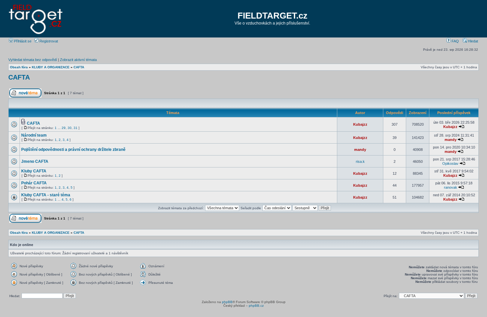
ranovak (450, 187)
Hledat (472, 41)
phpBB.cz (256, 305)
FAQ (455, 41)
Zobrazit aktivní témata (78, 60)
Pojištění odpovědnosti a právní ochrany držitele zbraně (73, 149)
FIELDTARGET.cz (272, 16)
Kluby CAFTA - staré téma (45, 195)
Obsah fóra (19, 67)
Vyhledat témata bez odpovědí (32, 60)
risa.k (360, 161)
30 (70, 128)
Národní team (34, 135)
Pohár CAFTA (34, 183)
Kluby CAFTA (33, 171)
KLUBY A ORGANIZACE (51, 67)
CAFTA (79, 67)
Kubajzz (360, 124)
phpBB (227, 302)
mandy (451, 140)
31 (76, 128)
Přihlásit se (22, 41)
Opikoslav (450, 163)
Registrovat (48, 41)
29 (64, 128)
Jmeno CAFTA (34, 161)
